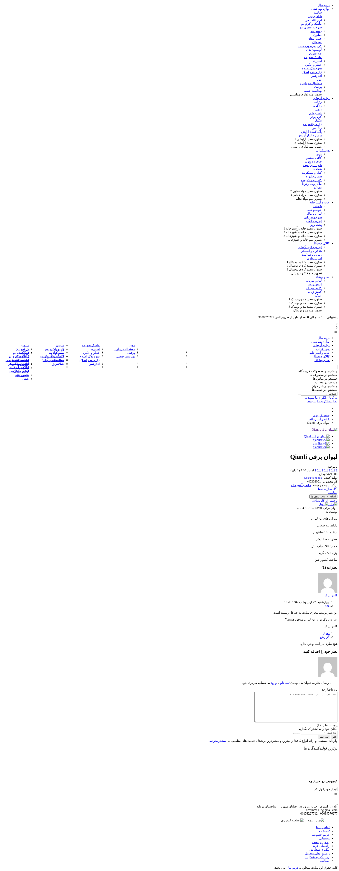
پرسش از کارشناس (324, 500)
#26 (327, 605)
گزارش (325, 637)
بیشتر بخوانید (218, 740)
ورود (274, 682)
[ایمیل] (323, 504)
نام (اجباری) (329, 689)
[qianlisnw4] (321, 447)
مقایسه (332, 492)
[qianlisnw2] (321, 440)
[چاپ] (332, 504)
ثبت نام (285, 682)
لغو (334, 736)
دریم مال (292, 867)
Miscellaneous (313, 477)
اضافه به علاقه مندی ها (323, 496)
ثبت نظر (324, 736)
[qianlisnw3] (321, 443)
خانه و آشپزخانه (301, 485)
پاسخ (326, 633)
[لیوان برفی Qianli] (324, 429)
